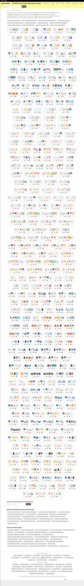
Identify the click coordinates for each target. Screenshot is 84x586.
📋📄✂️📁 (68, 205)
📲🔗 (72, 365)
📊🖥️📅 (59, 165)
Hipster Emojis (53, 571)
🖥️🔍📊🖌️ (28, 429)
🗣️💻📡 (58, 477)
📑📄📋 (58, 277)
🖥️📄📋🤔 (55, 45)
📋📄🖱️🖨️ (29, 37)
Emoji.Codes (25, 576)
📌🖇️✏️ (32, 277)
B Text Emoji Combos (63, 546)
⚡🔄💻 (71, 485)
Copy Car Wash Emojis (32, 571)
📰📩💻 (11, 349)
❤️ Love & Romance (18, 555)
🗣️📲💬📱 (70, 477)
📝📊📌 (70, 301)
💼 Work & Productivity (46, 557)
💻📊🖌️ (72, 77)
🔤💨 (24, 389)
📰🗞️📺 (22, 349)
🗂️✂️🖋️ (47, 469)
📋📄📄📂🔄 (14, 197)
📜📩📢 (34, 301)
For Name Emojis (51, 543)
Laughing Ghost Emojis (12, 539)
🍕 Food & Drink (66, 555)
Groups (53, 3)
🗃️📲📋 (58, 469)
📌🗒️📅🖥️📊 (45, 277)
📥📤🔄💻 (69, 325)
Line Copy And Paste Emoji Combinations (47, 20)
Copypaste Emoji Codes (43, 22)
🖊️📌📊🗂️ (37, 397)
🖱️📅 (15, 445)
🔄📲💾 (59, 373)
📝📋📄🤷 (29, 45)
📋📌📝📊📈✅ (18, 221)
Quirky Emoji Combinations (36, 564)
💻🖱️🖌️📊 (15, 101)
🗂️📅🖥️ (24, 461)
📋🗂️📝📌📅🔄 (34, 269)
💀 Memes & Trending (41, 559)
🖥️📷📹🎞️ (16, 429)
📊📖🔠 (39, 165)
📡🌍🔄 (26, 317)
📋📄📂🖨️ (65, 181)
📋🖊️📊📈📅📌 (48, 237)
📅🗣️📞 (27, 157)
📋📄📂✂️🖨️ (20, 189)
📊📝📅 (49, 165)
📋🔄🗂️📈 (55, 229)
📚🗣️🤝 (72, 293)
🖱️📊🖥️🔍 (36, 445)
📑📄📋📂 (69, 277)
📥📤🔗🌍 (14, 333)
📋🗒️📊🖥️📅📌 (52, 269)
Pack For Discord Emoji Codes (27, 530)
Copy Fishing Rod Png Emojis (13, 543)
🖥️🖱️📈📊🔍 (52, 429)
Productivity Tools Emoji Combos (46, 518)
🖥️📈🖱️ (37, 405)
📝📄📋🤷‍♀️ (67, 37)
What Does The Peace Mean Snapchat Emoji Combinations (20, 536)
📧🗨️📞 (48, 341)
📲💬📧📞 (39, 365)
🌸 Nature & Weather (15, 557)
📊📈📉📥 (28, 165)
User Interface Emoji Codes (13, 521)
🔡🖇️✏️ (15, 389)
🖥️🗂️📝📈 (26, 437)
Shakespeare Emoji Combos (44, 568)
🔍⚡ (21, 381)
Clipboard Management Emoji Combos (60, 521)
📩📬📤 (68, 341)
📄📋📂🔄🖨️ (19, 117)
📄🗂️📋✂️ (26, 149)
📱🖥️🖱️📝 (66, 357)
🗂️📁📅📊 (13, 461)
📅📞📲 (37, 149)
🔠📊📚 (61, 381)
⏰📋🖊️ (61, 485)
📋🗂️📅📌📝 (67, 253)
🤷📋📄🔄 (26, 53)
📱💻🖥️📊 (46, 349)
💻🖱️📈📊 (48, 93)
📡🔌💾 (70, 317)
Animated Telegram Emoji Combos (14, 541)
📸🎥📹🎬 (36, 373)
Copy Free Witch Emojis (52, 546)
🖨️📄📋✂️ (58, 437)
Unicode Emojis (15, 564)
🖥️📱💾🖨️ (71, 421)
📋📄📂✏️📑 (48, 189)
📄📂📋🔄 (26, 109)
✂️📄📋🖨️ (28, 493)
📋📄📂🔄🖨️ (20, 181)
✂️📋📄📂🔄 (54, 493)
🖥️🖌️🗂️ (39, 429)
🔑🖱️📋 (51, 381)
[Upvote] (11, 32)
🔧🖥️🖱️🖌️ (48, 389)
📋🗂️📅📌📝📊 (15, 261)
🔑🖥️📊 (41, 381)
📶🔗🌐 (24, 373)
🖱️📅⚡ (25, 445)
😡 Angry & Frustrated (47, 555)
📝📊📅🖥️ (46, 301)
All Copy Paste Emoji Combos (28, 25)
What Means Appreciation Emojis (34, 534)
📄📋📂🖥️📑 (64, 117)
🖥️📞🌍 (24, 421)
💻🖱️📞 (72, 93)
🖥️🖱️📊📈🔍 (67, 429)
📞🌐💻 (59, 309)
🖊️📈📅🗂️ (14, 397)
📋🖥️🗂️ (14, 253)
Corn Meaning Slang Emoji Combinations (54, 541)
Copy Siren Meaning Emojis (56, 539)
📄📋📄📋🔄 (43, 133)
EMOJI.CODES (4, 0)
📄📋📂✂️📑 (49, 125)
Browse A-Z (46, 3)
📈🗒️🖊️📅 (58, 157)
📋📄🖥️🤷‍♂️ (71, 29)
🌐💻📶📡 (67, 61)
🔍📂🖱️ (12, 381)
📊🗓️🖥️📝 (17, 173)
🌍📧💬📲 (29, 61)
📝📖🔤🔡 (28, 309)
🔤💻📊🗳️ (35, 389)
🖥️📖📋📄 (67, 413)
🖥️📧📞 (59, 421)
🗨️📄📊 (22, 485)
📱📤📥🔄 (28, 357)
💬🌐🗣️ (70, 69)
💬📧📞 (52, 77)
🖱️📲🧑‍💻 (49, 453)
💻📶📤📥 (13, 93)
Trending (68, 3)
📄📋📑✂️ (70, 133)
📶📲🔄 (14, 373)
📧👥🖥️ (25, 333)
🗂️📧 (25, 469)
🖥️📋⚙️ (25, 413)
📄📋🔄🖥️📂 (28, 141)
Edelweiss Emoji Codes (39, 541)
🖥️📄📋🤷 (67, 45)
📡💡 (35, 317)
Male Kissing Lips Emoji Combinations (38, 546)
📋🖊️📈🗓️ (33, 237)
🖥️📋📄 (59, 405)
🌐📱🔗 (24, 69)
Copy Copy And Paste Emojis (13, 25)
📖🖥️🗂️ (22, 293)
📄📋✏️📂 (13, 149)
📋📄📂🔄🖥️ (66, 173)
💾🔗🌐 (70, 101)
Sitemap (61, 576)
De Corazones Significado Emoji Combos (16, 534)
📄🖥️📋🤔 (46, 29)
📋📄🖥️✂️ (56, 205)
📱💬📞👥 (33, 349)
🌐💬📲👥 (55, 61)
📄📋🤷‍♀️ (34, 29)
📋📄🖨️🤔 (17, 37)
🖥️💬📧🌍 (70, 397)
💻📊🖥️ (15, 85)
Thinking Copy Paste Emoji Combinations (58, 22)
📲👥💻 (27, 365)
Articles (62, 3)
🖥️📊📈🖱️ (48, 405)
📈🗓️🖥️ (70, 157)
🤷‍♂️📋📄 (37, 53)
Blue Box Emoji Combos (44, 571)
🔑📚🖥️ (31, 381)
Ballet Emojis (69, 564)
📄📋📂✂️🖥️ (64, 125)
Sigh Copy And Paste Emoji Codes (29, 20)
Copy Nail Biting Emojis (49, 564)
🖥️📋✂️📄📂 (38, 413)
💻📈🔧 (62, 77)
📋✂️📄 (22, 277)
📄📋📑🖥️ (57, 133)
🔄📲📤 (70, 373)
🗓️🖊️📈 (23, 477)
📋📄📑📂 (71, 197)
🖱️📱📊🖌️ (15, 453)
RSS (64, 576)
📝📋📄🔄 (17, 45)
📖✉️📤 (32, 293)
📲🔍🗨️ (63, 365)
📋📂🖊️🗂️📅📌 (31, 173)
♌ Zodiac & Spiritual (68, 557)
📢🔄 (25, 325)
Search (24, 6)
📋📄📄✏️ (58, 197)
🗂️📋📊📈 (58, 461)
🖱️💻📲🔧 (71, 437)
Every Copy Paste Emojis (30, 22)
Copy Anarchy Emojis (38, 566)
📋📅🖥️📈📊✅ (16, 213)
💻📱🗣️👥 (57, 85)
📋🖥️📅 (12, 245)
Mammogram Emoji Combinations (37, 573)
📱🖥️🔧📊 (41, 357)
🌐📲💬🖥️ (36, 69)
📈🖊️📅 (47, 157)
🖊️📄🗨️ (69, 389)
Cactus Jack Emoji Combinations (19, 571)
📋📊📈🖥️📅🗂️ (67, 213)
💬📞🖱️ (32, 77)
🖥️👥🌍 (58, 397)
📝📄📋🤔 (55, 37)
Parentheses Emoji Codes (67, 568)
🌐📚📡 (14, 69)
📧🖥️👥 (38, 341)
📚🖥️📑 (62, 293)
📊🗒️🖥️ (70, 165)
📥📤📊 (47, 325)
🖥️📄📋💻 (42, 45)
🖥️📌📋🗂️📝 (53, 413)
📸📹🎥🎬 (48, 373)
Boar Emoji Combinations (27, 566)
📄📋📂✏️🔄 (28, 133)
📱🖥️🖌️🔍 (53, 357)
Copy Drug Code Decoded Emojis (56, 532)
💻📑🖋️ (25, 85)
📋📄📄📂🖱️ (44, 197)
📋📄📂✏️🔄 (63, 189)
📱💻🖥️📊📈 (59, 349)
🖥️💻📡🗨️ (13, 405)
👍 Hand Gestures (31, 559)
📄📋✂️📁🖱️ (56, 141)
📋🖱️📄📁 (53, 253)
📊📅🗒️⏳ (15, 165)
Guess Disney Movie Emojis (13, 530)
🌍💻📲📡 (17, 61)
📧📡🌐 (48, 333)
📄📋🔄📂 (14, 141)
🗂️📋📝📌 (71, 461)
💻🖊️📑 (24, 93)
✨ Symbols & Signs (52, 559)
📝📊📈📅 (58, 301)
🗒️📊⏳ (68, 469)
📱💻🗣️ (72, 349)
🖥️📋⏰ (15, 413)
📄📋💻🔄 (13, 29)
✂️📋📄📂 (41, 493)
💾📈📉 (49, 101)
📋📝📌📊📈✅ (21, 229)
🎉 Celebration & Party (58, 557)
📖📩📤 (47, 285)
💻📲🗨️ (68, 85)
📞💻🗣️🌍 (15, 317)
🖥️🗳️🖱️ (37, 437)
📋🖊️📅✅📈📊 (18, 237)
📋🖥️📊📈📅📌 (40, 245)
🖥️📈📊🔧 (26, 405)
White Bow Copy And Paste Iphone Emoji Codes (17, 546)
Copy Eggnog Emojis (50, 573)
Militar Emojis (10, 532)
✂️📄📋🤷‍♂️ (48, 53)
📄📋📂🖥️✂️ (34, 125)
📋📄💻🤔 (58, 29)
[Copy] (15, 32)
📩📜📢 (58, 341)
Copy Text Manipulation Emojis (43, 521)
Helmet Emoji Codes (67, 566)
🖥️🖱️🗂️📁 (13, 437)
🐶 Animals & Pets (57, 555)
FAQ (57, 3)
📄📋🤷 (24, 29)
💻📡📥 (46, 85)
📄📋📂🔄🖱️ (34, 117)
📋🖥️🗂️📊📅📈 (28, 253)
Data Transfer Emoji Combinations (14, 518)
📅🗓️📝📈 (58, 149)
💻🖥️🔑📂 (36, 93)
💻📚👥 (35, 85)
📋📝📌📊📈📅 (48, 221)
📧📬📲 (15, 341)
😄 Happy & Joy (28, 555)
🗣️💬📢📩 (34, 477)
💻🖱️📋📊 (61, 93)
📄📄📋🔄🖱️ (50, 109)
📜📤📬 (24, 301)
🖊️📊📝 (25, 397)
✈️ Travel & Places (25, 557)
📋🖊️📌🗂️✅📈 (65, 237)
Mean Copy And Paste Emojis (13, 20)
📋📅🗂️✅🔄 (33, 213)
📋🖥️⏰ (42, 253)
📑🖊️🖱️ (25, 285)
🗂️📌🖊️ (16, 469)
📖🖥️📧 (11, 293)
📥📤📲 (58, 325)
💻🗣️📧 (39, 101)
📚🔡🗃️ (42, 293)
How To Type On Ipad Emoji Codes (26, 539)
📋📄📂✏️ (34, 189)
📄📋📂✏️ (14, 133)
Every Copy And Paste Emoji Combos (15, 22)
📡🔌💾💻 (15, 325)
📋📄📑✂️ (16, 205)
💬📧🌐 (42, 77)
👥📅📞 (47, 69)
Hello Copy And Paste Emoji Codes (57, 25)
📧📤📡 (58, 333)
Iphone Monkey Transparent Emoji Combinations (36, 532)
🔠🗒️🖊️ (71, 381)
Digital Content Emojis (12, 523)
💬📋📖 (22, 77)
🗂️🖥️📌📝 (36, 469)
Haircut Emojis (59, 566)
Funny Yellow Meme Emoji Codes (65, 571)
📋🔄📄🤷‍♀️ (42, 37)
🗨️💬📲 (12, 485)
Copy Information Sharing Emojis (31, 518)
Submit (28, 504)
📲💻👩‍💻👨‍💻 (51, 365)
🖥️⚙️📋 (47, 437)
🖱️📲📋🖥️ (27, 453)
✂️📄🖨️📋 (61, 53)
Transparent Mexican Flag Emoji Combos (59, 536)
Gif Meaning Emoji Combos (68, 530)
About (80, 3)
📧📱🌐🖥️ (27, 341)
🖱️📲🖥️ (39, 453)
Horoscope (74, 3)
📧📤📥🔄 (70, 333)
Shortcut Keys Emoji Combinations (28, 521)
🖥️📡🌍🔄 (48, 421)
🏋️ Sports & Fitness (35, 557)
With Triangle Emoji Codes (47, 534)
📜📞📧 (14, 301)
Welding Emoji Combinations (17, 568)
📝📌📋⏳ (15, 309)
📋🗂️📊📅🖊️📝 (68, 261)
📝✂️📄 (49, 309)
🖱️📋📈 (58, 445)
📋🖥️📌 (72, 245)
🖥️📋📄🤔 (13, 53)
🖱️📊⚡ (47, 445)
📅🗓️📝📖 (71, 149)
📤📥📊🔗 (36, 325)
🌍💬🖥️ (72, 53)
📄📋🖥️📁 (42, 141)
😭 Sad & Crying (36, 555)
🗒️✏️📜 (13, 477)
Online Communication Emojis (61, 518)
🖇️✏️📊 (59, 389)
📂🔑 (15, 109)
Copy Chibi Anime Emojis (56, 530)
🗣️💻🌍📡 (47, 477)
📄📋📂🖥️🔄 (19, 125)
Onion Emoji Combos (49, 566)
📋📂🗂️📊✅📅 (49, 173)
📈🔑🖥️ (37, 157)
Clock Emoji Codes (16, 566)
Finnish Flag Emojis (56, 568)
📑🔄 (15, 285)
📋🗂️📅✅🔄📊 (50, 261)
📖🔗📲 (58, 285)
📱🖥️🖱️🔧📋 (15, 365)
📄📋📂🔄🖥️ (65, 109)
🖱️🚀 (71, 453)
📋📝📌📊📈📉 (65, 221)
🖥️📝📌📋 (13, 421)
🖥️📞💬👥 (36, 421)
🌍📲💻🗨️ (42, 61)
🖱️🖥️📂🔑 (60, 453)
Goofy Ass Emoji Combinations (42, 539)
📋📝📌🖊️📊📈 (39, 229)
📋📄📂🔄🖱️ (35, 181)
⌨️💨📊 (42, 485)
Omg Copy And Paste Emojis (42, 25)
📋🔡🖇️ (66, 229)
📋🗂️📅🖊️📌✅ (33, 261)
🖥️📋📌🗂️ (71, 405)
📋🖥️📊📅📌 (24, 245)
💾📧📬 (59, 101)
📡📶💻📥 (46, 317)
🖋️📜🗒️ (48, 397)
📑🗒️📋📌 (36, 285)
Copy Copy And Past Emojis (64, 20)
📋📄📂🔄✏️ (51, 181)
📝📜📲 (39, 309)
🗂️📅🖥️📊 (36, 461)
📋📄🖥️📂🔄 (29, 205)
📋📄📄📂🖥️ (29, 197)
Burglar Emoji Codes (25, 564)
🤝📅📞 (32, 485)
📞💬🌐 (70, 309)
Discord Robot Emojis (28, 541)
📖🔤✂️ (68, 285)
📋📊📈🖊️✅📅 (49, 213)
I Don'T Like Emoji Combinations (42, 530)
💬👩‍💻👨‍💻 (11, 77)
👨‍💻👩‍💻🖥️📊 (58, 69)
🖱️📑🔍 (68, 445)
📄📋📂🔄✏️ (49, 117)
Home (8, 10)
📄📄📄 (37, 109)
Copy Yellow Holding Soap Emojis (41, 536)
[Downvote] (13, 32)
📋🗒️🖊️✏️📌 (68, 269)
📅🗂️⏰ (47, 149)
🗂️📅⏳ (47, 461)
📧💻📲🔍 (37, 333)
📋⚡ (12, 277)
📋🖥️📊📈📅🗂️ (58, 245)
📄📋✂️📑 (70, 141)
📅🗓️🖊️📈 (15, 157)
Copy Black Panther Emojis (31, 568)
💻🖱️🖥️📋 (28, 101)
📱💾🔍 (17, 357)
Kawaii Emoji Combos (60, 564)
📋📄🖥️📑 (43, 205)
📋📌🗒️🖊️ (33, 221)
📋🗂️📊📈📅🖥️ (16, 269)
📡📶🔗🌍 (59, 317)
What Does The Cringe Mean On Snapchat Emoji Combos (34, 543)
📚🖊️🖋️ (52, 293)
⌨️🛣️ (52, 485)
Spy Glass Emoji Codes (20, 532)
